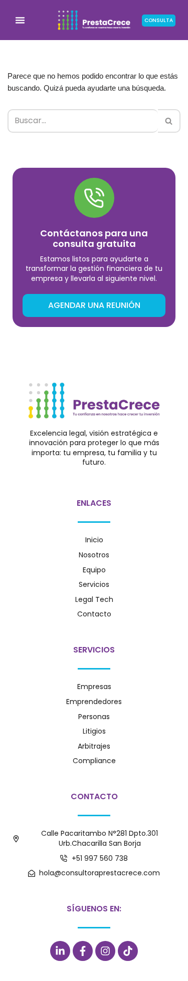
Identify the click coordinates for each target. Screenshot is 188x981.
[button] (20, 20)
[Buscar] (169, 120)
